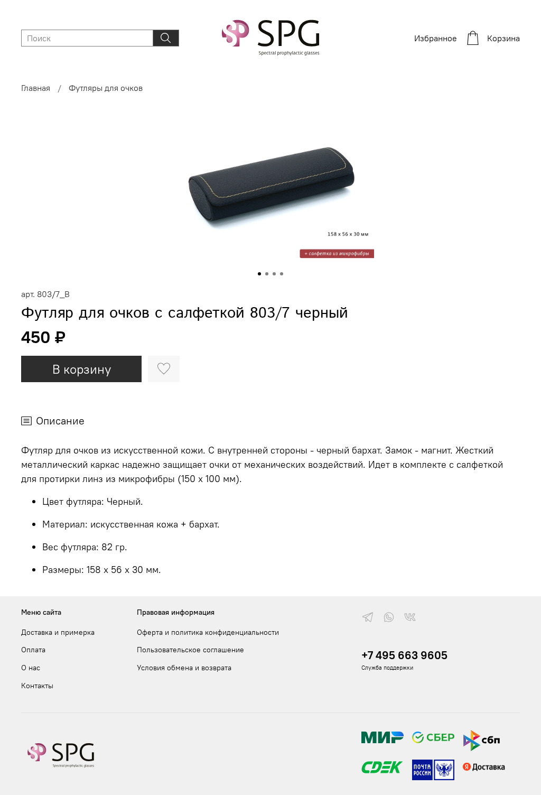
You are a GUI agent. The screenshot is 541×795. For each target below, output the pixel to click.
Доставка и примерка (58, 632)
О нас (30, 667)
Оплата (33, 649)
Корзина (503, 38)
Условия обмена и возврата (184, 667)
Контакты (37, 685)
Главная (35, 87)
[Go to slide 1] (259, 273)
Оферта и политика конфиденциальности (208, 632)
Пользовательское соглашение (190, 649)
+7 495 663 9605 (404, 655)
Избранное (435, 38)
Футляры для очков (106, 87)
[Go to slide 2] (266, 273)
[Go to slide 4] (281, 273)
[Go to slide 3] (274, 273)
